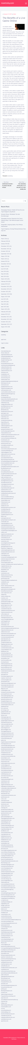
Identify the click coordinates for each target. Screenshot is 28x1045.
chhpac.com (4, 1003)
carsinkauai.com (5, 969)
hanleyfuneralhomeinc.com (8, 527)
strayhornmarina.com (6, 642)
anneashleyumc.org (6, 870)
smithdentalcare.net (6, 1015)
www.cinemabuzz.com (6, 910)
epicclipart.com (5, 413)
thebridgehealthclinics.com (7, 818)
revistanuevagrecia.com (7, 676)
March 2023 (4, 309)
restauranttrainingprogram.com (9, 557)
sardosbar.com (4, 504)
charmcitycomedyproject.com (8, 683)
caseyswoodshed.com (6, 790)
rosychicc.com (4, 598)
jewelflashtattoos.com (7, 406)
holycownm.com (5, 761)
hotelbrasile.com (5, 440)
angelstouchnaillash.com (7, 534)
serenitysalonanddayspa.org (8, 365)
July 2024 (3, 269)
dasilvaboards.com (5, 639)
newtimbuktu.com (5, 376)
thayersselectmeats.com (7, 811)
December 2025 (5, 246)
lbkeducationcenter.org (7, 575)
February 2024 (4, 281)
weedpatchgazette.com (7, 514)
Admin (14, 14)
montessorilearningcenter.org (8, 958)
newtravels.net (5, 384)
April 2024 (3, 276)
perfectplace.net (5, 578)
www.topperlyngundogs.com (8, 854)
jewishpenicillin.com (6, 560)
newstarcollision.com (6, 539)
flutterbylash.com (5, 978)
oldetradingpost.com (6, 452)
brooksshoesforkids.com (7, 809)
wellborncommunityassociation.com (10, 434)
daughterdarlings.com (6, 360)
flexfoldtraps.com (5, 862)
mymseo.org (4, 1001)
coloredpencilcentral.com (7, 484)
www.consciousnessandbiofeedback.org (11, 919)
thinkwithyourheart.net (7, 491)
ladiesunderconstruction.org (8, 454)
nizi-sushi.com (4, 708)
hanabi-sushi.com (5, 905)
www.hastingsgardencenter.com (9, 923)
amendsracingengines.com (7, 864)
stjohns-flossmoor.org (6, 751)
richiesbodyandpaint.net (7, 356)
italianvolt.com (5, 505)
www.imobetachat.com (7, 832)
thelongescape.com (6, 717)
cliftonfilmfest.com (6, 486)
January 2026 (4, 243)
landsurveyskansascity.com (7, 871)
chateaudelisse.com (6, 432)
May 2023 (3, 304)
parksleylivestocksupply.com (8, 589)
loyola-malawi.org (5, 596)
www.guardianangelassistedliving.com (10, 948)
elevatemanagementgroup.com (9, 985)
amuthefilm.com (5, 658)
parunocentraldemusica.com (8, 946)
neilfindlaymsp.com (6, 774)
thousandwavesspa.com (7, 770)
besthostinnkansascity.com (8, 1013)
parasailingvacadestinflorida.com (9, 973)
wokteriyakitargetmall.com (8, 550)
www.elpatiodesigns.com (7, 939)
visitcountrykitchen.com (7, 724)
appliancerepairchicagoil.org (8, 393)
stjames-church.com (6, 678)
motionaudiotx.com (6, 1006)
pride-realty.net (5, 974)
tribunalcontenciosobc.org (7, 635)
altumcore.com (5, 804)
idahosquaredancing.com (7, 498)
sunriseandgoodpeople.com (8, 745)
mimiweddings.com (6, 1012)
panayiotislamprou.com (7, 429)
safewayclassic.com (6, 390)
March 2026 (4, 238)
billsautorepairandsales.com (8, 955)
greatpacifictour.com (6, 767)
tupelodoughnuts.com (6, 523)
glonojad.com (4, 674)
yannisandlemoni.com (6, 512)
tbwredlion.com (5, 953)
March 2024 (4, 279)
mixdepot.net (4, 912)
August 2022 (4, 326)
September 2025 (5, 253)
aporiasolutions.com (6, 813)
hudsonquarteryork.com (7, 941)
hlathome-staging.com (7, 548)
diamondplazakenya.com (7, 951)
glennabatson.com (5, 640)
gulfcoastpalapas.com (6, 816)
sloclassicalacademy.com (7, 637)
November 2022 (5, 319)
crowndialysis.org (5, 555)
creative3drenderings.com (7, 825)
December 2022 (5, 316)
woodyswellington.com (7, 935)
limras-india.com (5, 353)
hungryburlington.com (6, 701)
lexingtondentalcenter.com (8, 552)
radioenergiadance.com (6, 425)
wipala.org (3, 594)
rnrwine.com (4, 992)
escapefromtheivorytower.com (9, 473)
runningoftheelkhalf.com (7, 855)
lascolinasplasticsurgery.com (8, 887)
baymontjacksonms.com (7, 736)
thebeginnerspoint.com (7, 617)
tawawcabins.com (5, 500)
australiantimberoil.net (7, 457)
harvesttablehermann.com (7, 463)
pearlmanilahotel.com (6, 415)
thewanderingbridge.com (7, 695)
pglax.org (3, 740)
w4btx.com (4, 532)
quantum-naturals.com (7, 957)
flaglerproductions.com (7, 644)
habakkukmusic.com (6, 839)
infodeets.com (4, 361)
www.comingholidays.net (7, 619)
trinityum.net (4, 928)
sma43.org (3, 891)
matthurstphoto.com (6, 964)
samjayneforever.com (6, 962)
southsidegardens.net (6, 926)
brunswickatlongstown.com (8, 703)
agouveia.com (4, 998)
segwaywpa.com (5, 814)
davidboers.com (5, 830)
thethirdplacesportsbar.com (8, 932)
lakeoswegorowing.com (7, 994)
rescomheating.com (6, 1010)
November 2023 (5, 289)
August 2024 (4, 266)
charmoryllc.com (5, 623)
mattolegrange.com (6, 719)
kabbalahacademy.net (6, 536)
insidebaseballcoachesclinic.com (9, 967)
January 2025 (4, 261)
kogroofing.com (5, 422)
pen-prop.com (4, 848)
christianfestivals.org (6, 722)
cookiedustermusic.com (7, 754)
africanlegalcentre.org (6, 665)
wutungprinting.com (6, 731)
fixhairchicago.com (5, 791)
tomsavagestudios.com (7, 562)
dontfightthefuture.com (7, 480)
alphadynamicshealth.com (7, 976)
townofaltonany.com (6, 738)
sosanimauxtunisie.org (6, 420)
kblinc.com (3, 516)
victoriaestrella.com (6, 768)
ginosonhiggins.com (6, 729)
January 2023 (4, 314)
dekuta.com (4, 909)
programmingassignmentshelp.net (9, 381)
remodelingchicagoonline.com (8, 893)
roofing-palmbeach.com (7, 479)
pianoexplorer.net (5, 925)
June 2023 (3, 301)
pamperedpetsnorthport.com (8, 520)
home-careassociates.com (7, 585)
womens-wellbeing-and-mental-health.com (12, 564)
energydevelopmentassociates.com (10, 466)
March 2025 (4, 258)
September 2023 (5, 294)
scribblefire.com (5, 582)
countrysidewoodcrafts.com (8, 392)
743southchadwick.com (7, 475)
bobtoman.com (5, 418)
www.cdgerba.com (5, 944)
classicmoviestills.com (6, 612)
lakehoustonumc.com (6, 838)
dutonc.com (4, 715)
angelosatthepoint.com (7, 784)
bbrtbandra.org (4, 409)
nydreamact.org (5, 402)
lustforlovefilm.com (6, 660)
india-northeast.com (6, 477)
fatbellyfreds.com (5, 937)
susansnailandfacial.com (7, 846)
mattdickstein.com (5, 834)
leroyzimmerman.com (6, 987)
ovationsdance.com (6, 568)
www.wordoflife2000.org (7, 496)
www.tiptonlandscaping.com (8, 896)
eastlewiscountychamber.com (8, 633)
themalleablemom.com (7, 697)
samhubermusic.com (6, 1019)
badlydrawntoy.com (6, 836)
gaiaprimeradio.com (6, 711)
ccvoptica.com (4, 900)
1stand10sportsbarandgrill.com (9, 530)
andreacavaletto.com (6, 587)
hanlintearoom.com (6, 980)
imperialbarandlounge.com (7, 488)
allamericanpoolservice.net (8, 559)
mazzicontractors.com (6, 930)
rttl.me (3, 1008)
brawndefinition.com (6, 646)
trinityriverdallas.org (6, 576)
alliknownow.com (5, 631)
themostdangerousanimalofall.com (10, 628)
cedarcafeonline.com (6, 367)
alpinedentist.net (5, 424)
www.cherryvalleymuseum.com (9, 448)
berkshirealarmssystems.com (8, 507)
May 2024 (3, 274)
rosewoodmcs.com (6, 914)
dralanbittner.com (5, 511)
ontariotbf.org (4, 395)
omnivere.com (4, 372)
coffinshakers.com (5, 690)
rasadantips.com (5, 374)
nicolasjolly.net (5, 662)
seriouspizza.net (5, 800)
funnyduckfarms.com (6, 982)
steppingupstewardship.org (7, 898)
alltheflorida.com (5, 966)
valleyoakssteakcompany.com (8, 788)
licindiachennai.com (6, 358)
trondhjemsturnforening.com (8, 950)
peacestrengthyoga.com (7, 859)
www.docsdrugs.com (6, 878)
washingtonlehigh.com (6, 902)
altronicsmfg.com (5, 377)
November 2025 (5, 248)
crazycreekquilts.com (6, 649)
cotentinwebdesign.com (7, 450)
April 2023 (3, 306)
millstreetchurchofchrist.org (8, 971)
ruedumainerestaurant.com (8, 671)
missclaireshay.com (6, 351)
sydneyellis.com (5, 553)
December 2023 (5, 286)
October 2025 (4, 251)
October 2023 (4, 291)
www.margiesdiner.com (7, 880)
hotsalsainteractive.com (7, 363)
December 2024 (5, 264)
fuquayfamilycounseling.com (8, 996)
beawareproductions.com (7, 685)
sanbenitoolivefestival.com (8, 610)
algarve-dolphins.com (6, 726)
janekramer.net (5, 706)
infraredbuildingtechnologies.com (9, 461)
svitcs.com (3, 799)
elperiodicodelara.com (6, 354)
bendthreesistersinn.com (7, 749)
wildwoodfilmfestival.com (7, 436)
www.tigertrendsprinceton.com (9, 850)
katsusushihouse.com (6, 667)
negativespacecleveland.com (8, 742)
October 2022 (4, 321)
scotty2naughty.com (6, 679)
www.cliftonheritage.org (7, 889)
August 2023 (4, 296)
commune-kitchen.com (6, 656)
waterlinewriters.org (6, 820)
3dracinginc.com (5, 624)
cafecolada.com (5, 614)
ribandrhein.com (5, 569)
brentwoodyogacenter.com (8, 894)
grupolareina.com (5, 447)
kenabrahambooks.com (7, 655)
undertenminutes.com (6, 370)
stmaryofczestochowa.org (7, 692)
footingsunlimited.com (7, 875)
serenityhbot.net (5, 843)
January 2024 (4, 284)
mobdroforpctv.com (6, 607)
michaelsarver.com (5, 544)
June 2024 (3, 271)
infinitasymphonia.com (6, 663)
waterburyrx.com (5, 781)
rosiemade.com (5, 521)
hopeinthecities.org (6, 603)
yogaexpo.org (4, 584)
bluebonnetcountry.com (7, 411)
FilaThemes (14, 1039)
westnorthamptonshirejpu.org (8, 438)
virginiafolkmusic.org (6, 566)
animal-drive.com (5, 806)
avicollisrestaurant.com (7, 775)
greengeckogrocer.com (6, 546)
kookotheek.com (5, 427)
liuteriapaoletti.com (6, 743)
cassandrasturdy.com (6, 608)
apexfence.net (4, 1021)
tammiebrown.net (5, 713)
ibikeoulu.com (4, 688)
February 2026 (4, 241)
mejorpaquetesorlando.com (8, 528)
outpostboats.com (6, 599)
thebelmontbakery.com (7, 388)
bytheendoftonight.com (7, 601)
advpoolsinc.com (5, 783)
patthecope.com (5, 797)
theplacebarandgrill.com (7, 779)
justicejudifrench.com (6, 694)
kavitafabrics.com (5, 758)
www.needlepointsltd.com (7, 884)
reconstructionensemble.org (8, 756)
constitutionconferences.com (8, 795)
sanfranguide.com (5, 621)
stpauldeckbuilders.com (7, 873)
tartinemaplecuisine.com (7, 704)
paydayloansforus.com (6, 386)
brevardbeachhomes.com (7, 472)
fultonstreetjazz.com (6, 441)
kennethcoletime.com (6, 699)
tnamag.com (4, 807)
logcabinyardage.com (6, 829)
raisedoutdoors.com (6, 489)
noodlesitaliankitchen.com (7, 400)
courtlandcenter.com (6, 772)
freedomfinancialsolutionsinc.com (9, 861)
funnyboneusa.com (6, 752)
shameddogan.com (5, 822)
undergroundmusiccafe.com (8, 1017)
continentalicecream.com (7, 647)
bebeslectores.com (6, 456)
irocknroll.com (4, 495)
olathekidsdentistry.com (7, 525)
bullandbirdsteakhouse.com (8, 886)
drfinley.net (4, 989)
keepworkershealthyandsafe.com (9, 399)
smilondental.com (5, 537)
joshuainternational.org (7, 845)
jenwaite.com (4, 983)
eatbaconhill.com (5, 379)
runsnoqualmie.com (6, 877)
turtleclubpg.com (5, 765)
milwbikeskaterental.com (7, 735)
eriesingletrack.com (6, 518)
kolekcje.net (4, 571)
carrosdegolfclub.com (6, 464)
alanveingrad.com (5, 727)
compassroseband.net (6, 802)
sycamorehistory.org (6, 916)
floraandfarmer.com (6, 468)
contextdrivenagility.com (7, 687)
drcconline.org (4, 777)
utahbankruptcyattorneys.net (8, 493)
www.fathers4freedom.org (8, 852)
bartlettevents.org (6, 443)
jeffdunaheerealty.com (7, 857)
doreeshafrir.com (5, 681)
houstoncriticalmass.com (7, 626)
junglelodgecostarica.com (7, 720)
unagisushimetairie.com (7, 404)
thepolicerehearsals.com (7, 630)
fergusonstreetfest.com (7, 960)
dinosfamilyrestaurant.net (7, 459)
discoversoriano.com (6, 615)
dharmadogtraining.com (7, 1005)
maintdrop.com (5, 416)
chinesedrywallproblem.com (8, 747)
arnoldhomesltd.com (6, 482)
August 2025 (4, 256)
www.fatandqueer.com (6, 868)
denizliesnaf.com (5, 793)
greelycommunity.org (6, 669)
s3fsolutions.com (5, 470)
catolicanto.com (5, 573)
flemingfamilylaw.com (6, 990)
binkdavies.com (5, 651)
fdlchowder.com (5, 882)
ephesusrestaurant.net (6, 934)
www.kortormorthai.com (7, 866)
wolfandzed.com (5, 907)
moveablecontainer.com (7, 445)
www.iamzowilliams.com (7, 921)
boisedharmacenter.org (6, 591)
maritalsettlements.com (7, 733)
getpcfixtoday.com (5, 408)
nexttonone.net (5, 841)
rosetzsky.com (7, 2)
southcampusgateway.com (7, 431)
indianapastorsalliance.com (8, 786)
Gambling (10, 176)
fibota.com (4, 942)
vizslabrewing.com (5, 509)
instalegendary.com (6, 397)
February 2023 (4, 311)
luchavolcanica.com (6, 759)
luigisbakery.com (5, 903)
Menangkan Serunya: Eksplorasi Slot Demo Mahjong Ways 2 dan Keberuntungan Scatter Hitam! (12, 220)
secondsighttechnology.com (8, 543)
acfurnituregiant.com (6, 369)
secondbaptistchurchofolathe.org (9, 999)
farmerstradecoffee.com (7, 827)
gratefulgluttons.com (6, 605)
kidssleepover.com (5, 383)
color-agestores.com (6, 592)
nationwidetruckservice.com (8, 763)
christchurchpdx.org (6, 653)
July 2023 (3, 299)
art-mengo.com (5, 710)
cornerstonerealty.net (6, 918)
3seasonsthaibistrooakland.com (9, 580)
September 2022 (5, 324)
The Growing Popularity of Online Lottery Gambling (21, 185)
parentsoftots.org (5, 823)
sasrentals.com (5, 541)
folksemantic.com (5, 502)
